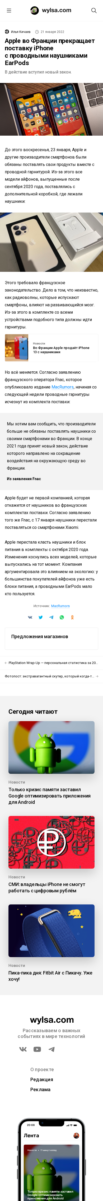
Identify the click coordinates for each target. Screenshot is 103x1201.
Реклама (40, 1089)
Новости (39, 343)
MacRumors (63, 387)
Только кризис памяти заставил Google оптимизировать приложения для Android (49, 796)
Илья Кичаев (21, 32)
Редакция (41, 1079)
